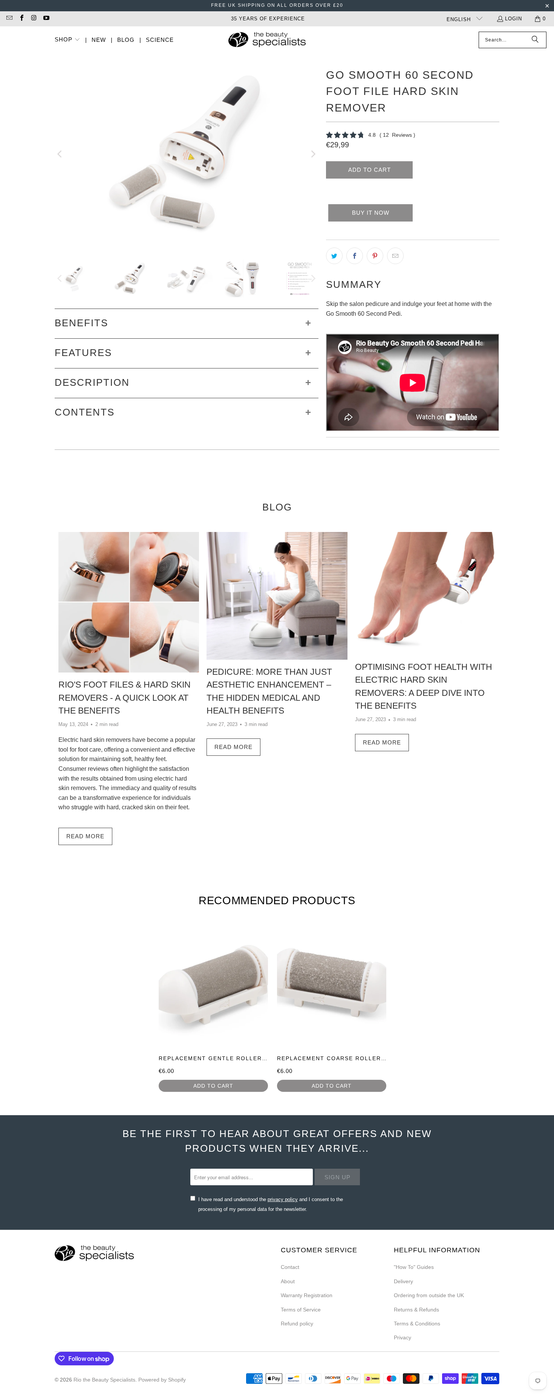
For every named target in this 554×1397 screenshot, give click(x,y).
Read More (85, 836)
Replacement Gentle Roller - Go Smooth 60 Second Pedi (262, 1058)
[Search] (535, 40)
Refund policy (297, 1324)
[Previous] (60, 154)
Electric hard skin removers (94, 740)
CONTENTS (85, 412)
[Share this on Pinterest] (375, 256)
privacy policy (283, 1199)
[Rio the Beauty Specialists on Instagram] (33, 18)
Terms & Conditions (417, 1324)
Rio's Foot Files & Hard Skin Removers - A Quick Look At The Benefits (124, 697)
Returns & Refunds (416, 1310)
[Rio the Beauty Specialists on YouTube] (45, 18)
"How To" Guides (414, 1267)
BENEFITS (81, 323)
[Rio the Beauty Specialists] (267, 40)
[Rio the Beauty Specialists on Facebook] (21, 18)
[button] (67, 40)
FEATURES (83, 352)
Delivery (403, 1281)
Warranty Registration (306, 1295)
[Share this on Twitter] (334, 256)
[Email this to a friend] (395, 256)
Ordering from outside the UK (429, 1295)
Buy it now (370, 212)
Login (513, 18)
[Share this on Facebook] (354, 256)
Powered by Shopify (162, 1380)
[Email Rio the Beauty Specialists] (9, 18)
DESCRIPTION (92, 382)
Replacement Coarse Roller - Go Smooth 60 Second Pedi (380, 1058)
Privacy (402, 1337)
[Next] (313, 154)
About (288, 1281)
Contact (290, 1267)
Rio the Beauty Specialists (104, 1380)
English (460, 19)
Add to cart (213, 1086)
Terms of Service (301, 1310)
